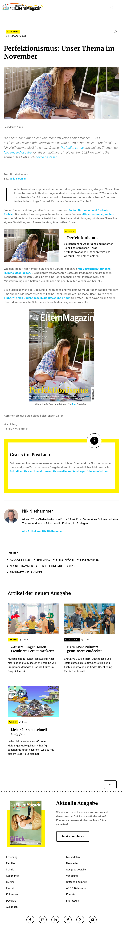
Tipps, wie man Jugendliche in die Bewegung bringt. (37, 298)
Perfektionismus (72, 148)
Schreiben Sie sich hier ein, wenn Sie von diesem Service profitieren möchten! (59, 471)
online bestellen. (47, 157)
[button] (115, 31)
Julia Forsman (18, 178)
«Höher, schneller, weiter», (98, 214)
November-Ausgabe (18, 152)
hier (74, 404)
